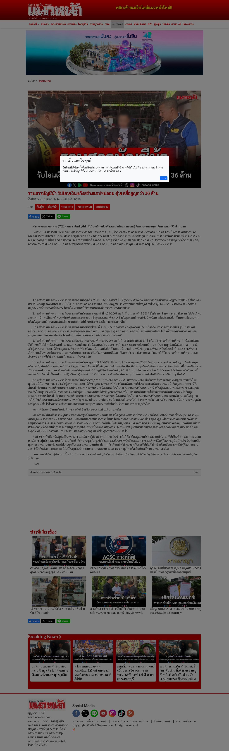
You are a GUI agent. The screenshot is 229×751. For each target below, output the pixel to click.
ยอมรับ (164, 178)
